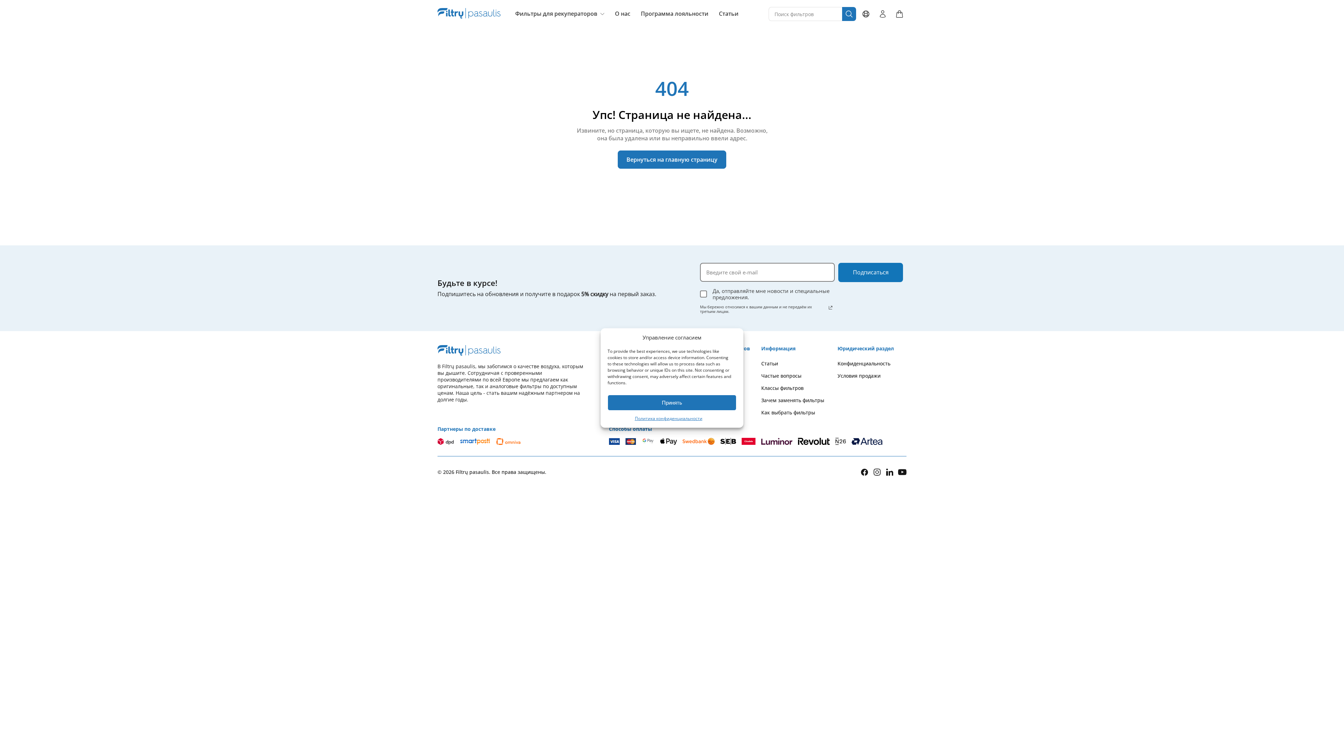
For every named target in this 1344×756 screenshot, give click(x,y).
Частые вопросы (781, 375)
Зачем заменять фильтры (792, 400)
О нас (622, 14)
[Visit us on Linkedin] (890, 472)
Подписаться (871, 272)
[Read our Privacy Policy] (830, 307)
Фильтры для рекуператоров (556, 14)
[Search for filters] (849, 14)
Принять (672, 403)
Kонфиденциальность (864, 363)
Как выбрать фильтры (788, 412)
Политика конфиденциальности (668, 418)
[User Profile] (883, 14)
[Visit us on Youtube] (902, 472)
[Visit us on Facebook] (864, 472)
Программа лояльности (674, 14)
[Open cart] (899, 14)
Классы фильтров (782, 388)
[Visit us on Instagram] (877, 472)
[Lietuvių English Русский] (866, 14)
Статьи (728, 14)
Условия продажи (859, 375)
